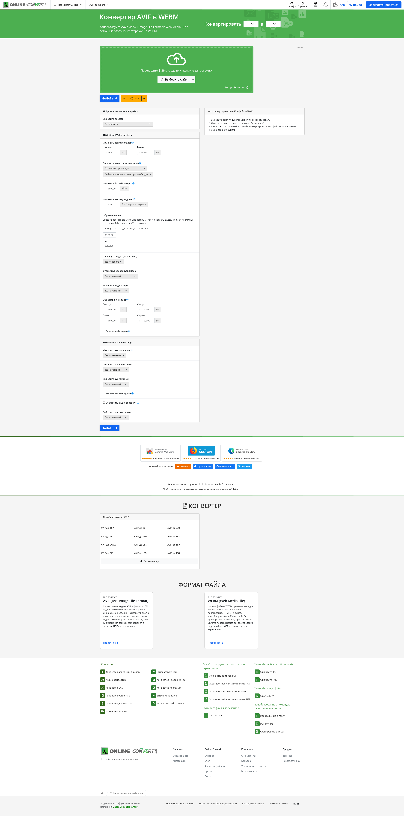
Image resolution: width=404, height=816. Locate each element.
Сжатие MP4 (267, 695)
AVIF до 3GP (107, 527)
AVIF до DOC (174, 536)
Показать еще (151, 561)
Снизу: (140, 304)
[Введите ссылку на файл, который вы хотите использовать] (230, 87)
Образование (180, 755)
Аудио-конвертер (116, 679)
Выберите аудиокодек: (116, 378)
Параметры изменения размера (121, 163)
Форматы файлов (215, 766)
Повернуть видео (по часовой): (120, 256)
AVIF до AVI (107, 536)
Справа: (141, 315)
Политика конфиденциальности (218, 803)
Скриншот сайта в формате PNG (227, 691)
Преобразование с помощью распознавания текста (272, 706)
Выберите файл (176, 79)
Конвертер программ (169, 687)
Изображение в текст (272, 715)
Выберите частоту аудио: (117, 412)
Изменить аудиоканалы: (117, 349)
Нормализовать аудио (118, 393)
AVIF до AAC (173, 527)
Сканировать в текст (272, 731)
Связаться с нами (278, 803)
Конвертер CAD (114, 687)
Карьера (246, 760)
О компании (248, 755)
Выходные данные (253, 803)
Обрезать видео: (112, 215)
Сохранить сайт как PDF (223, 675)
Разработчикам (291, 760)
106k (205, 466)
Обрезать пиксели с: (114, 299)
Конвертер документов (119, 703)
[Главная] (102, 793)
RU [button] (315, 6)
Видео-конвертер (167, 695)
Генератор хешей (167, 671)
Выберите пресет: (113, 118)
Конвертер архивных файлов (123, 671)
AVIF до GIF (107, 553)
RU (295, 803)
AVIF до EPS (140, 544)
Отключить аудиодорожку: (121, 402)
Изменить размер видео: (117, 142)
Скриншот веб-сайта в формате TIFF (229, 699)
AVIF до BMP (141, 536)
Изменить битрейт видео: (117, 183)
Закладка (185, 466)
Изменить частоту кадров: (118, 199)
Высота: (141, 147)
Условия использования (180, 803)
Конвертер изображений (171, 679)
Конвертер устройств (118, 695)
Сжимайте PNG (268, 679)
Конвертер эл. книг (117, 711)
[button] (68, 4)
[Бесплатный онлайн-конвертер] (26, 4)
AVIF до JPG (173, 553)
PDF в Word (266, 723)
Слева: (106, 315)
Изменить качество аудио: (118, 364)
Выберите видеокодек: (116, 285)
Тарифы (291, 6)
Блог (207, 760)
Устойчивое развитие (253, 766)
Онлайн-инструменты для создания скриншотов (224, 666)
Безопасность (249, 771)
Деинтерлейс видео (116, 331)
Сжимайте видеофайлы (268, 688)
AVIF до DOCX (108, 544)
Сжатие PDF (215, 715)
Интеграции (179, 760)
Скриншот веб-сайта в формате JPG (229, 683)
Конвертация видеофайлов (128, 793)
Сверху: (107, 304)
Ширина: (108, 147)
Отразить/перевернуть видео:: (120, 270)
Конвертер (107, 664)
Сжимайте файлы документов (221, 708)
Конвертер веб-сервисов (171, 703)
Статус (208, 776)
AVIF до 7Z (139, 527)
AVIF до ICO (140, 553)
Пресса (208, 771)
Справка (302, 6)
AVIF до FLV (173, 544)
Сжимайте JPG (268, 671)
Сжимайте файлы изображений (273, 664)
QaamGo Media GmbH (125, 806)
